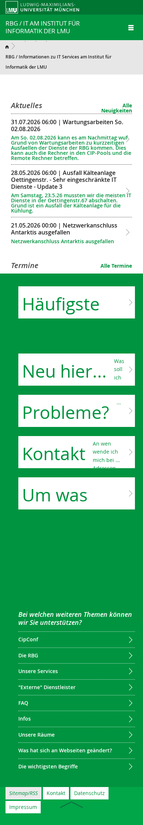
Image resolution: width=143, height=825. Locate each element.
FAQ (23, 702)
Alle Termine (116, 265)
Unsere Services (38, 671)
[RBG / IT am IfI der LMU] (49, 6)
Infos (24, 718)
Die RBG (28, 655)
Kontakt (56, 793)
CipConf (28, 639)
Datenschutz (89, 793)
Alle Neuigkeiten (116, 108)
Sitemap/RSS (23, 793)
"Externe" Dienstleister (47, 687)
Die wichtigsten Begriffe (48, 766)
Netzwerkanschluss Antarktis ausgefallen (64, 232)
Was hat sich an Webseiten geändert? (65, 750)
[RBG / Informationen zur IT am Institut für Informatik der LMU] (12, 46)
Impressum (23, 806)
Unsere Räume (36, 734)
